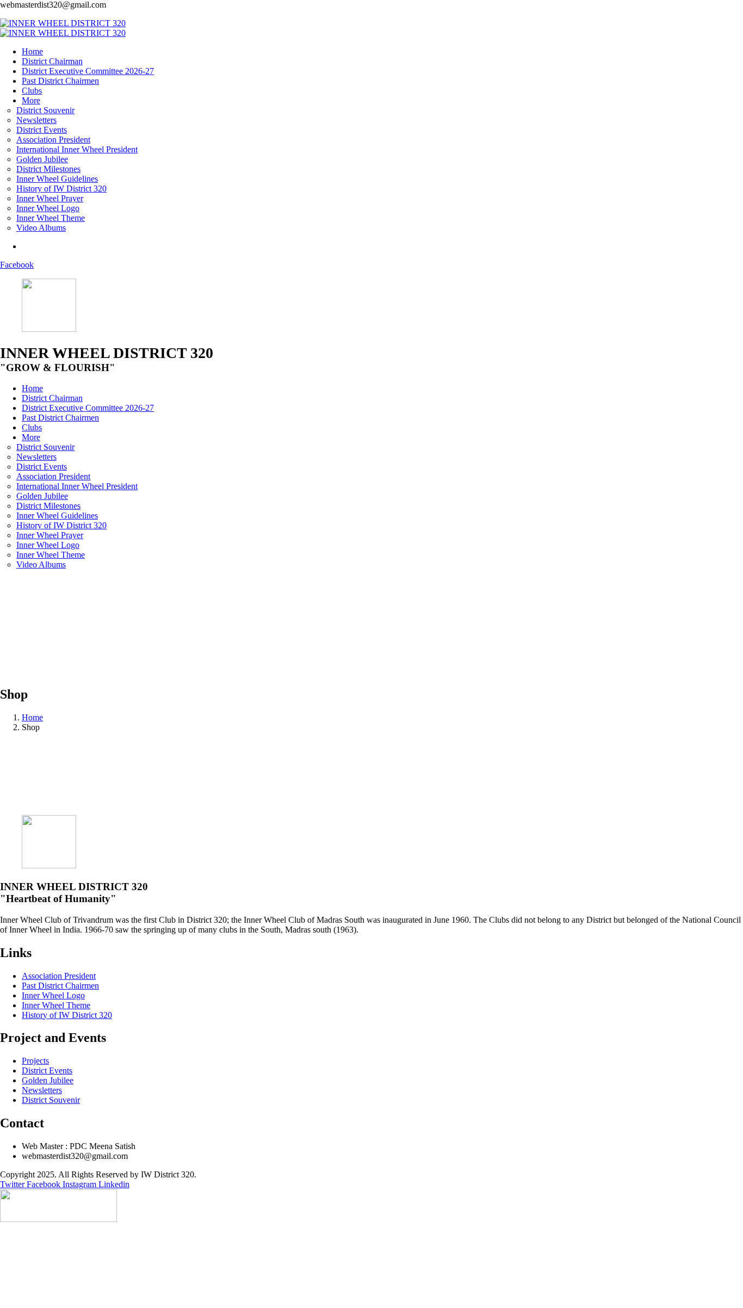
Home (32, 717)
